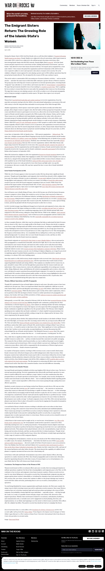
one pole (40, 288)
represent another (16, 291)
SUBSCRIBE (98, 550)
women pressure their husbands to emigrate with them (40, 249)
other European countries (49, 184)
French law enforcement (55, 180)
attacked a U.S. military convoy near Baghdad (23, 138)
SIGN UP (95, 72)
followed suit (56, 134)
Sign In (93, 5)
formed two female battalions (48, 154)
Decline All (90, 566)
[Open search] (98, 5)
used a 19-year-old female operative (26, 122)
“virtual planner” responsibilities (55, 85)
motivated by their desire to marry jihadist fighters (36, 240)
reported (50, 62)
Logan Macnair (16, 47)
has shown (27, 304)
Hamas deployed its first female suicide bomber (19, 131)
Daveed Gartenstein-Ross (12, 46)
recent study (42, 178)
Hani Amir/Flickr (14, 519)
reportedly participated (48, 149)
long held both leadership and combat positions (26, 100)
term (26, 388)
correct (51, 331)
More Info (98, 566)
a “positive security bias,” (48, 87)
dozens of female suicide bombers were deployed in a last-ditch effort (40, 323)
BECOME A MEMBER (91, 16)
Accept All (82, 566)
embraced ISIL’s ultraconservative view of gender (46, 161)
